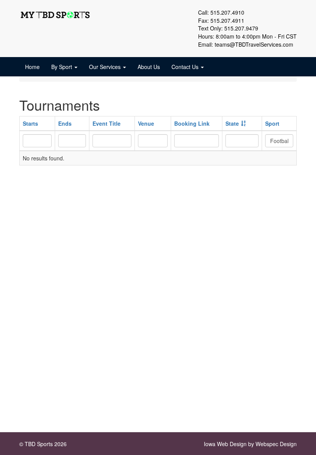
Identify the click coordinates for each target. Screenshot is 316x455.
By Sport (62, 67)
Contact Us (185, 67)
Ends (65, 123)
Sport (272, 123)
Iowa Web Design (225, 444)
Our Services (105, 67)
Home (32, 67)
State (232, 123)
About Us (149, 67)
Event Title (106, 123)
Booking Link (192, 123)
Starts (30, 123)
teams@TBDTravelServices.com (254, 44)
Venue (146, 123)
